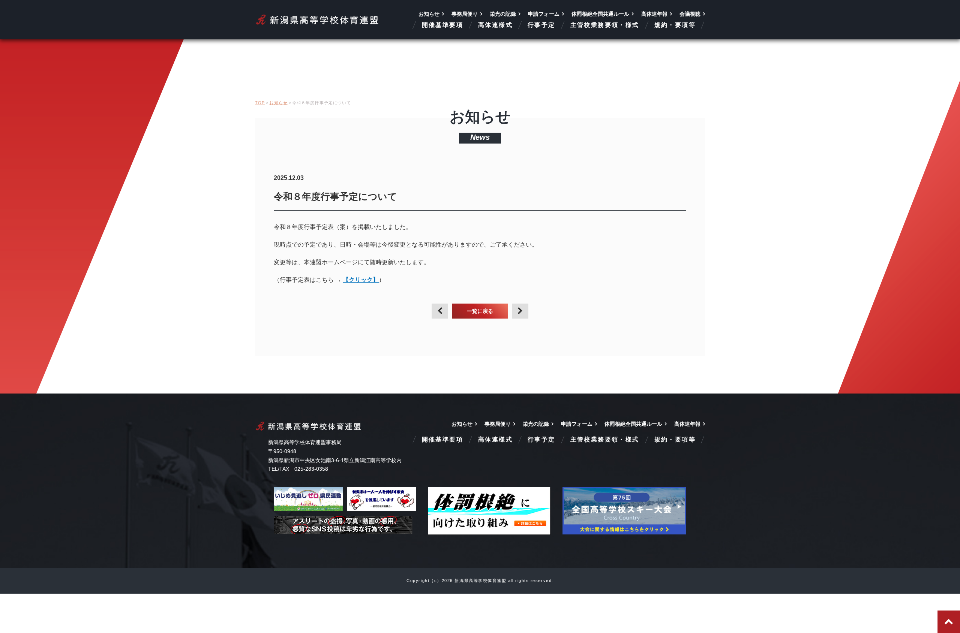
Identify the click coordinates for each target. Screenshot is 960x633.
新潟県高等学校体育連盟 (318, 19)
